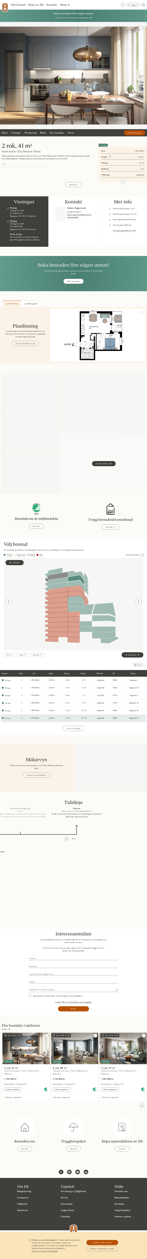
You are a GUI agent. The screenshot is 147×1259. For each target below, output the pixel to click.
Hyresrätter (67, 1204)
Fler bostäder (57, 132)
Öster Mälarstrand (24, 151)
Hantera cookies (123, 1216)
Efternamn (33, 966)
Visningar (16, 132)
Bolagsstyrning (24, 1191)
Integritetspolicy (122, 1210)
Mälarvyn (37, 151)
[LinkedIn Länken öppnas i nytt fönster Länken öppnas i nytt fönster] (86, 1172)
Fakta (5, 132)
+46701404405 (73, 217)
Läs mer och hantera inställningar (45, 1251)
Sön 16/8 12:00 (14, 1035)
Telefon (32, 981)
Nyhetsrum (22, 1210)
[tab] (12, 303)
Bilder (43, 132)
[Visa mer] (123, 181)
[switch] (134, 554)
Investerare (22, 1197)
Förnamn (32, 958)
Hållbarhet (22, 1204)
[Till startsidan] (5, 7)
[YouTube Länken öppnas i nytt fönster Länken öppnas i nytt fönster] (77, 1172)
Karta (71, 132)
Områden (65, 1216)
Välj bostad (16, 544)
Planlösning (30, 132)
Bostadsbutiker (122, 1197)
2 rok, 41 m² (17, 146)
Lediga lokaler (67, 1210)
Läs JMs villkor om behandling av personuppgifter (73, 1002)
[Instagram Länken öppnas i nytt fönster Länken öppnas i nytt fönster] (69, 1172)
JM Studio (119, 1204)
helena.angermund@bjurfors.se (79, 215)
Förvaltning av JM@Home (73, 1191)
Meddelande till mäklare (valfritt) (42, 989)
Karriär (64, 1197)
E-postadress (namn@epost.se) (41, 974)
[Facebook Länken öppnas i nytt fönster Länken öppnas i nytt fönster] (61, 1172)
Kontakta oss (121, 1191)
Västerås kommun (9, 151)
